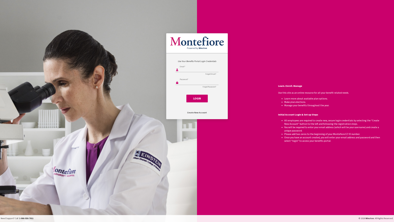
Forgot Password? (209, 87)
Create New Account (197, 112)
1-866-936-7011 (26, 218)
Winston (370, 218)
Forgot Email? (210, 74)
